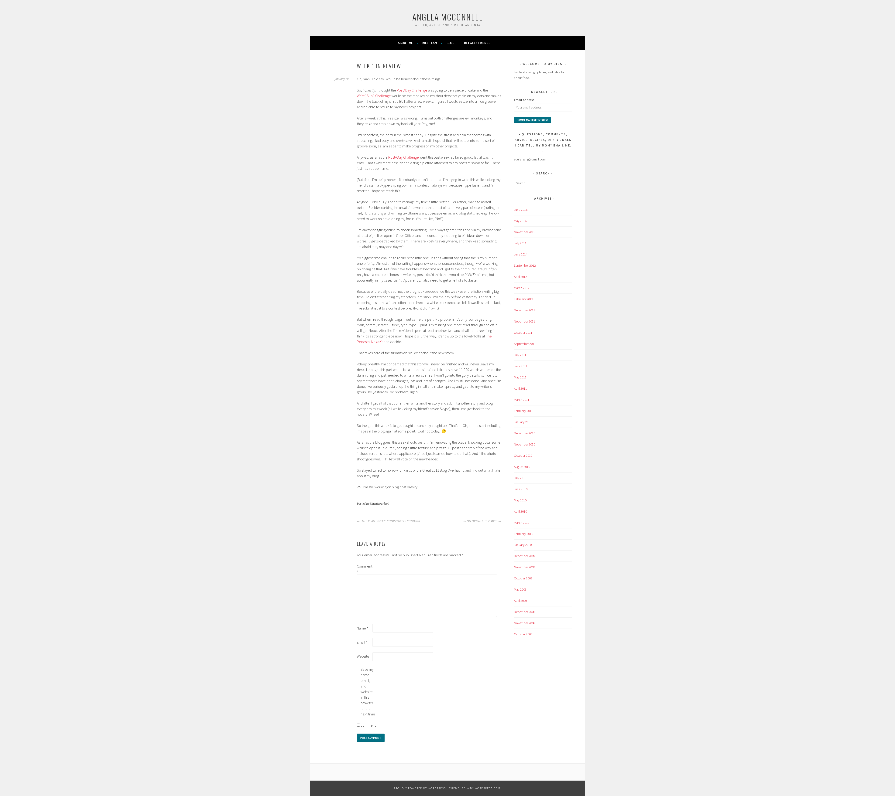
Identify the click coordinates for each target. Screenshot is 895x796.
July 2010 (520, 478)
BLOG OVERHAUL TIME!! (480, 521)
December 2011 (524, 310)
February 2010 (523, 534)
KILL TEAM (429, 43)
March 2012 (521, 288)
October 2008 (523, 634)
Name (362, 628)
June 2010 (520, 489)
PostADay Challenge (412, 90)
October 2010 (523, 455)
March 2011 (521, 400)
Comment (364, 569)
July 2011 (520, 355)
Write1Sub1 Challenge (374, 95)
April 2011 (520, 388)
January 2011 (523, 422)
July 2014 (520, 243)
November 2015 (524, 232)
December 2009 (524, 556)
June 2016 (520, 210)
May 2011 (520, 377)
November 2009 (524, 567)
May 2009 (520, 589)
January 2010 (523, 545)
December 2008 (524, 612)
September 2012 (525, 265)
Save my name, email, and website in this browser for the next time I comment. (368, 697)
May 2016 (520, 221)
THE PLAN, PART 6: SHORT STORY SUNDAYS (390, 521)
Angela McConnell (447, 16)
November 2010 (524, 444)
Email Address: (524, 100)
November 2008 (524, 623)
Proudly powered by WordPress (420, 788)
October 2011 (523, 332)
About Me (405, 43)
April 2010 (520, 511)
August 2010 (522, 467)
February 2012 (523, 299)
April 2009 (520, 601)
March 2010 (521, 522)
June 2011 (520, 366)
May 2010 (520, 500)
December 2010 (524, 433)
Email (362, 642)
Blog (450, 43)
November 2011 (524, 321)
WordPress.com (487, 788)
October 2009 (523, 578)
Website (363, 656)
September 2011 (525, 344)
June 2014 (520, 254)
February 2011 (523, 411)
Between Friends (477, 43)
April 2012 (520, 277)
